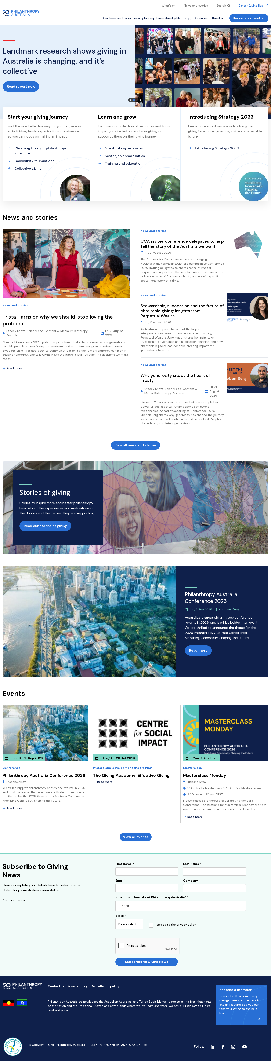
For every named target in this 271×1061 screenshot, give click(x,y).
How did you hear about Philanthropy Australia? (151, 897)
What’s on (169, 5)
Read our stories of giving (45, 526)
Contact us (56, 986)
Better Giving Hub (251, 5)
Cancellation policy (105, 986)
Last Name (192, 864)
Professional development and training (122, 768)
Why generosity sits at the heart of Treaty (175, 378)
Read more (14, 368)
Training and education (123, 163)
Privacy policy (77, 986)
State (120, 916)
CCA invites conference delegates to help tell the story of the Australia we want (182, 243)
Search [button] (221, 5)
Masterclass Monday (204, 775)
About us (217, 18)
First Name (124, 864)
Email (120, 880)
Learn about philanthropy (174, 18)
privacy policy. (186, 924)
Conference (12, 768)
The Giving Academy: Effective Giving (131, 775)
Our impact (202, 18)
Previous (130, 100)
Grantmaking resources (124, 148)
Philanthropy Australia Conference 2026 (44, 775)
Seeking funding (143, 18)
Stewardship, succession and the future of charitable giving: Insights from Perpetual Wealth (182, 311)
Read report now (21, 86)
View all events (135, 837)
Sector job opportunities (125, 156)
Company (190, 880)
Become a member (249, 18)
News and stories (196, 5)
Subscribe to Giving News (146, 961)
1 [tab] (134, 100)
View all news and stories (135, 445)
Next (140, 100)
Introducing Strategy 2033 (217, 148)
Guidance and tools (117, 18)
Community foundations (34, 161)
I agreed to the (175, 924)
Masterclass (192, 768)
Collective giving (28, 168)
